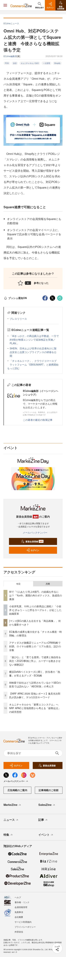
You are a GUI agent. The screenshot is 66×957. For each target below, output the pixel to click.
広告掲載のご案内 (17, 790)
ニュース (9, 820)
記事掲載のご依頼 (48, 790)
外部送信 (19, 931)
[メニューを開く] (5, 5)
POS (7, 63)
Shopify (57, 63)
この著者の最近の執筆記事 (37, 420)
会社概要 (19, 916)
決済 (15, 63)
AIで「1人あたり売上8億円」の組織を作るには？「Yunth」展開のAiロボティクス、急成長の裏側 (35, 595)
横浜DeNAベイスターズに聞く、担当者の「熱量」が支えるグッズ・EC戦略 (34, 673)
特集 (6, 835)
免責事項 (19, 911)
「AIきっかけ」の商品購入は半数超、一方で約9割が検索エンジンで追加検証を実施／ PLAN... (34, 339)
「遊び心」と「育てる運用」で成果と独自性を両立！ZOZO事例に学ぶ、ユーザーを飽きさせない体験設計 (35, 660)
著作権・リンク (22, 902)
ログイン (35, 550)
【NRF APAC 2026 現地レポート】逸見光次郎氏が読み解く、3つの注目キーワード (34, 695)
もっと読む (13, 368)
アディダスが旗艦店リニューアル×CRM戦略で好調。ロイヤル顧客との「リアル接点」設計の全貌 (35, 646)
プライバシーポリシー (25, 926)
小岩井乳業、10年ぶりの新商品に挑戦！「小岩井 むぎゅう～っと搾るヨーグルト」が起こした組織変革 (35, 609)
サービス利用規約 (23, 921)
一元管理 (46, 63)
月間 (48, 583)
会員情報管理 (21, 907)
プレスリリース (18, 318)
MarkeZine (10, 805)
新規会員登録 (34, 541)
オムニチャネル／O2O (30, 63)
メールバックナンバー (35, 532)
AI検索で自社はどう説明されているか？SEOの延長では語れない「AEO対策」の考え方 (35, 684)
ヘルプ (18, 897)
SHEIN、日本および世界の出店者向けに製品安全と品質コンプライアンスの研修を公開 (33, 352)
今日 (18, 583)
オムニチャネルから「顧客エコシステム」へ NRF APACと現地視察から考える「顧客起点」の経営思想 (35, 708)
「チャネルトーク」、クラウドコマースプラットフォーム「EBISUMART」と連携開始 (34, 362)
